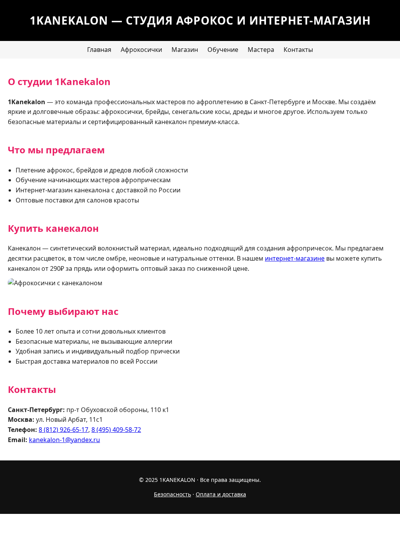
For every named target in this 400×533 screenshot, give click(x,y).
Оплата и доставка (221, 494)
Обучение (222, 49)
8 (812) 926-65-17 (63, 429)
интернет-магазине (295, 258)
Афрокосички (141, 49)
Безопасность (172, 494)
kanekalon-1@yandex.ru (64, 439)
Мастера (261, 49)
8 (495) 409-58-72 (116, 429)
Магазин (184, 49)
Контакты (298, 49)
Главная (99, 49)
